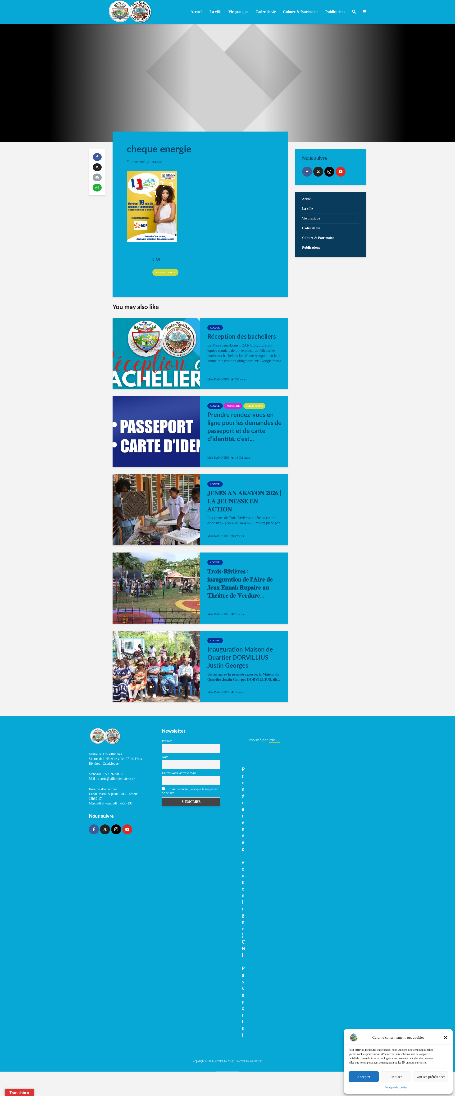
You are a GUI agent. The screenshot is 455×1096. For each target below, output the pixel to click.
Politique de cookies (396, 1087)
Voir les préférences (430, 1077)
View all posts (165, 272)
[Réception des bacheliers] (156, 353)
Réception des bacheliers (241, 337)
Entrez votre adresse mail (179, 773)
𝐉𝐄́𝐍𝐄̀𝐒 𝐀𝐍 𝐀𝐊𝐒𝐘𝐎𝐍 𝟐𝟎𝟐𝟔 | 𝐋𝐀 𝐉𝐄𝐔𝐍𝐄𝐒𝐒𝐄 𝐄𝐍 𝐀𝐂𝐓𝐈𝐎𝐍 (244, 501)
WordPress (256, 1061)
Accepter (363, 1077)
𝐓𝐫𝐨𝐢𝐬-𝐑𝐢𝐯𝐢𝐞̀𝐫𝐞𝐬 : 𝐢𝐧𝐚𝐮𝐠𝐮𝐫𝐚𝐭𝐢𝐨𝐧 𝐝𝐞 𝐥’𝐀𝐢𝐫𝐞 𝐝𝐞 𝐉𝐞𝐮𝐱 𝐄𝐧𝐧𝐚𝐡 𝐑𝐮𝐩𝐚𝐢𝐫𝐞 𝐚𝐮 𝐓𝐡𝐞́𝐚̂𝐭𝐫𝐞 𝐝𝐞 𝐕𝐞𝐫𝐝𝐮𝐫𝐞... (240, 583)
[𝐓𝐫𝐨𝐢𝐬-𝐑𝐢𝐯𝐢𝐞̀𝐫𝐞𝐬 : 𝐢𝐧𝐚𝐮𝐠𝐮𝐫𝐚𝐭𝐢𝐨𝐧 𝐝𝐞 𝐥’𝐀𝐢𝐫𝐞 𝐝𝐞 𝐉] (156, 588)
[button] (445, 1037)
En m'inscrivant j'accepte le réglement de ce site (190, 791)
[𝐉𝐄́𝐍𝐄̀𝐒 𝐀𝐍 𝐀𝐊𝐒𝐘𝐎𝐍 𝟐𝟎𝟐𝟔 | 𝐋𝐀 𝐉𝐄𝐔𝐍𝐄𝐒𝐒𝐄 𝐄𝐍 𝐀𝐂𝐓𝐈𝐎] (156, 509)
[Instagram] (329, 172)
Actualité (233, 406)
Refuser (396, 1077)
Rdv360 (274, 740)
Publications (254, 406)
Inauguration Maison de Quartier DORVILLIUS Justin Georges (240, 658)
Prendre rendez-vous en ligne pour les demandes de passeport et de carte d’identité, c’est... (244, 427)
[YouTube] (341, 172)
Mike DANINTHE (218, 379)
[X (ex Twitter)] (318, 172)
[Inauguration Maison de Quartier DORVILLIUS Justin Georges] (156, 666)
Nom (165, 757)
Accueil (196, 12)
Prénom (167, 741)
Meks (231, 1061)
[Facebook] (307, 172)
